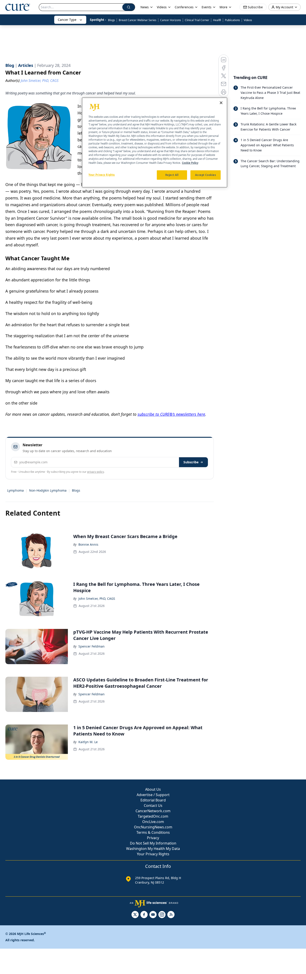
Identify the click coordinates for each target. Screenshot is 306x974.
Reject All (172, 175)
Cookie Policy (190, 162)
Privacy (153, 837)
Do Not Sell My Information (153, 843)
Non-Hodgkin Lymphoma (48, 490)
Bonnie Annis (88, 544)
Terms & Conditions (153, 832)
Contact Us (153, 805)
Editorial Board (153, 800)
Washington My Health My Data (153, 848)
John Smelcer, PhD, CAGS (96, 598)
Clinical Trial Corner (197, 20)
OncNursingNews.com (153, 827)
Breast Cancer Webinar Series (137, 20)
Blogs (111, 20)
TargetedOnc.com (153, 816)
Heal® (217, 20)
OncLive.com (153, 821)
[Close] (221, 103)
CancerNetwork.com (153, 810)
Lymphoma (15, 490)
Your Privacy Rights (153, 853)
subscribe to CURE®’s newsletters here (171, 414)
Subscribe (190, 462)
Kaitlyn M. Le (88, 742)
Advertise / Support (153, 794)
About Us (153, 789)
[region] (154, 142)
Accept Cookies (205, 175)
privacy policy (95, 472)
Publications (232, 20)
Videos (248, 20)
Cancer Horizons (170, 20)
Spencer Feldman (91, 646)
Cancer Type (67, 20)
